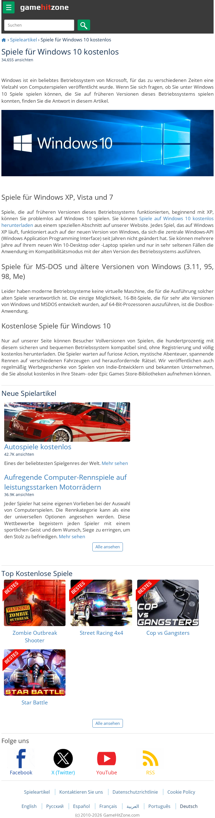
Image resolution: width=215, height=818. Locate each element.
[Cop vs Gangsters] (168, 603)
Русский (55, 806)
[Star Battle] (35, 672)
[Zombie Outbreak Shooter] (35, 603)
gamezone (44, 7)
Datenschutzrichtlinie (135, 792)
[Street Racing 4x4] (101, 603)
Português (160, 806)
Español (82, 806)
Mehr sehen (115, 463)
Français (108, 806)
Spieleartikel (23, 39)
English (30, 806)
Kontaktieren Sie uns (81, 792)
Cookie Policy (181, 792)
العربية (133, 806)
